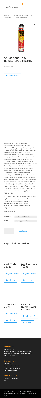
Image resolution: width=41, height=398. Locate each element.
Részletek (22, 231)
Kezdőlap (7, 15)
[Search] (35, 7)
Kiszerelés (7, 216)
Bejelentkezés (12, 75)
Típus (6, 221)
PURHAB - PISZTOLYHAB (26, 15)
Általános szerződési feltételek (15, 394)
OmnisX (19, 391)
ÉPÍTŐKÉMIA (14, 15)
